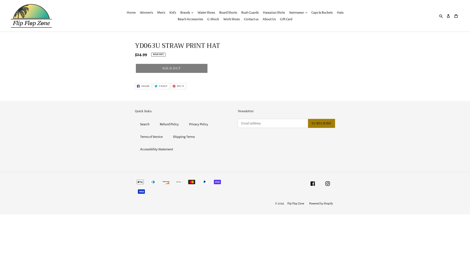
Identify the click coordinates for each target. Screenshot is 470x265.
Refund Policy (169, 124)
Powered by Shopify (321, 203)
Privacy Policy (198, 124)
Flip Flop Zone (295, 203)
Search (144, 124)
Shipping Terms (184, 137)
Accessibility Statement (156, 149)
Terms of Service (151, 137)
